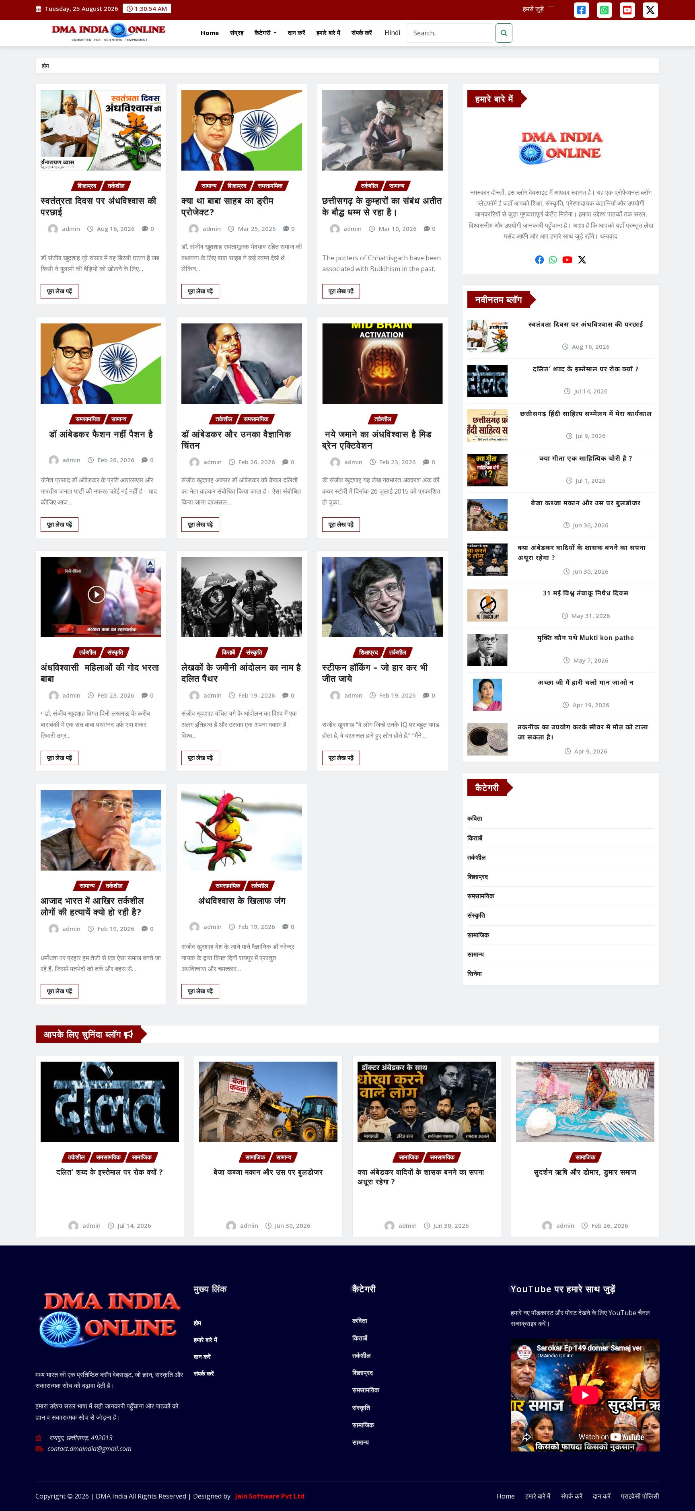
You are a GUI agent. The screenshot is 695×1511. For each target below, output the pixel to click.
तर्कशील (476, 857)
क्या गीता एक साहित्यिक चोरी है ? (586, 459)
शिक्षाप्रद (477, 876)
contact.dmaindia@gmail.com (89, 1448)
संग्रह (236, 33)
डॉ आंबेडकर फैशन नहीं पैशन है (101, 434)
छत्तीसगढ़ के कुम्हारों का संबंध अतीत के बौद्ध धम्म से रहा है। (382, 206)
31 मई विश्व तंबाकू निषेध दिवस (586, 594)
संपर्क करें (362, 33)
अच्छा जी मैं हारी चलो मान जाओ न (586, 683)
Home (210, 33)
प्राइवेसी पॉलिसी (640, 1496)
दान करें (296, 33)
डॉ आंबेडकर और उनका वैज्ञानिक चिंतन (236, 439)
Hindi (392, 32)
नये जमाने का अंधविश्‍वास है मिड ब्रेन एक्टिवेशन (377, 439)
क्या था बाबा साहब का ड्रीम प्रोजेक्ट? (227, 206)
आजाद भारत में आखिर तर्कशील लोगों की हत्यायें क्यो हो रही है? (92, 906)
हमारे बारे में (329, 33)
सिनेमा (474, 973)
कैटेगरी (263, 33)
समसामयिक (480, 895)
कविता (474, 818)
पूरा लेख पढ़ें (59, 291)
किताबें (474, 838)
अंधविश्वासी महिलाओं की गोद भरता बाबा (100, 673)
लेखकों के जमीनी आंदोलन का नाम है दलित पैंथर (241, 673)
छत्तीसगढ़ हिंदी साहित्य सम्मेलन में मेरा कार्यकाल (586, 414)
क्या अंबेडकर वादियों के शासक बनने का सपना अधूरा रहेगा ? (582, 553)
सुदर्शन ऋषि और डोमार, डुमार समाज (585, 1172)
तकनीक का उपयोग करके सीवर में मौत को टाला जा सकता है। (583, 733)
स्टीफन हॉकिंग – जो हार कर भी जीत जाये (375, 673)
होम (45, 66)
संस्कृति (476, 915)
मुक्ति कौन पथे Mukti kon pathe (585, 638)
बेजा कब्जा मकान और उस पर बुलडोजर (586, 504)
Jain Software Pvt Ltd (268, 1496)
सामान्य (475, 954)
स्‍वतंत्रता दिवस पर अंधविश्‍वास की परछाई (98, 206)
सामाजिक (478, 934)
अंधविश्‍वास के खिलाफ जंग (242, 900)
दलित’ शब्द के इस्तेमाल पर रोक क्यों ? (586, 370)
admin (71, 228)
